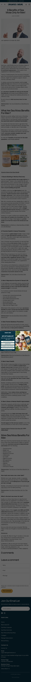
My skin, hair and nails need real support (7, 348)
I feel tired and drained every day (8, 341)
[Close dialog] (30, 331)
